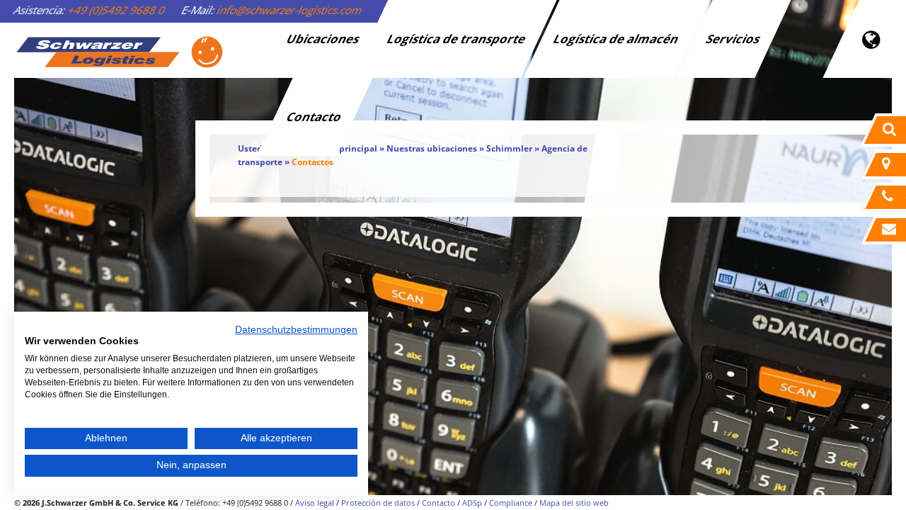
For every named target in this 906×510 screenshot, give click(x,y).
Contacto (315, 116)
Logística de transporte (457, 38)
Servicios (734, 38)
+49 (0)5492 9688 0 (116, 10)
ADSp (472, 502)
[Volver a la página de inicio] (119, 51)
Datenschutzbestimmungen (296, 329)
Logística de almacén (617, 38)
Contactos (312, 162)
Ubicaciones (324, 38)
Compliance (510, 502)
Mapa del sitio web (574, 502)
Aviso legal (314, 502)
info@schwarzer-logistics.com (289, 10)
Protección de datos (378, 502)
